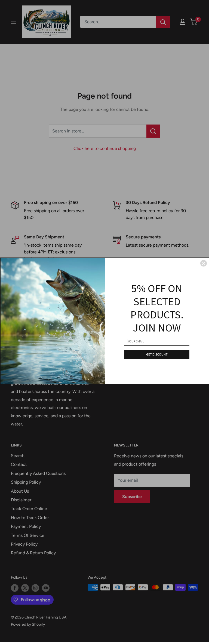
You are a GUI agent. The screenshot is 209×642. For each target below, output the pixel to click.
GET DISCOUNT (157, 354)
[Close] (203, 263)
